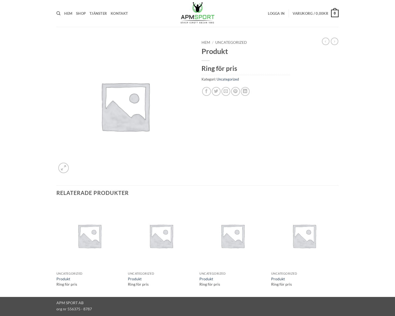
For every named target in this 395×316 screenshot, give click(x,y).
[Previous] (57, 249)
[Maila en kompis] (225, 91)
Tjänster (98, 13)
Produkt (63, 279)
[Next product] (325, 41)
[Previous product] (334, 41)
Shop (81, 13)
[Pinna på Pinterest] (235, 91)
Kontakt (119, 13)
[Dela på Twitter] (216, 91)
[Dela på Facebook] (206, 91)
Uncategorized (231, 42)
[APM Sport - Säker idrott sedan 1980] (197, 13)
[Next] (337, 249)
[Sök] (58, 13)
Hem (68, 13)
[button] (276, 13)
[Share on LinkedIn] (245, 91)
